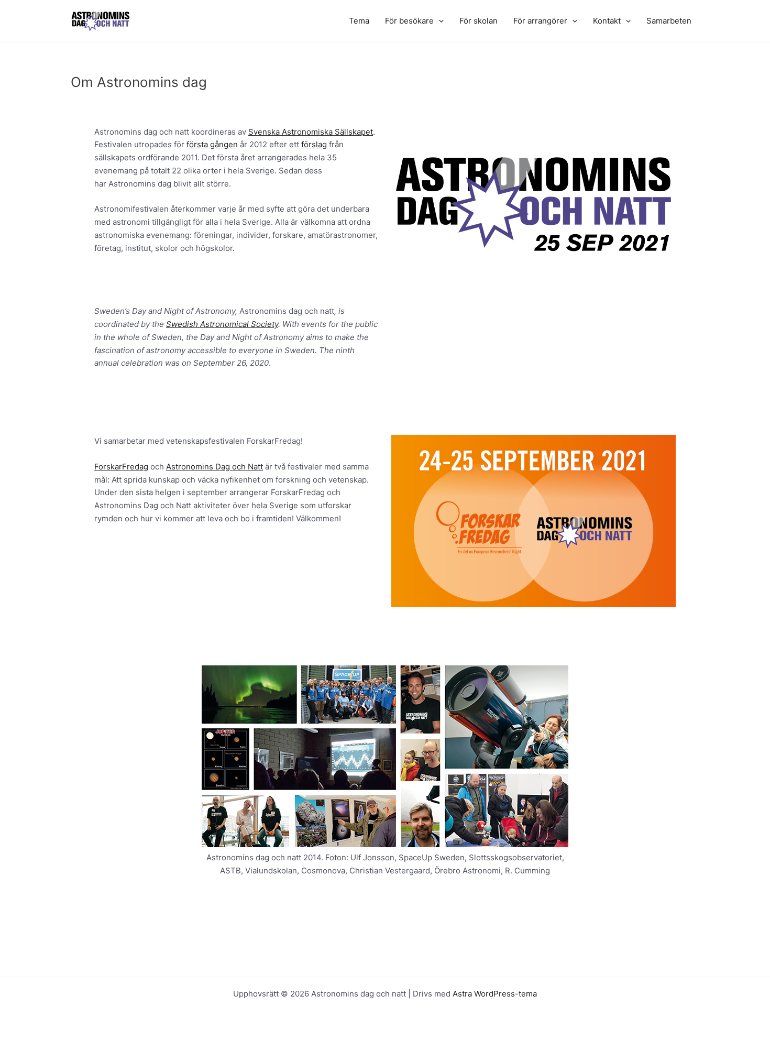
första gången (212, 144)
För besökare (409, 21)
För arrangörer (540, 21)
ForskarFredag (121, 467)
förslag (314, 144)
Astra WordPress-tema (495, 994)
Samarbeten (668, 21)
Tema (359, 21)
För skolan (478, 21)
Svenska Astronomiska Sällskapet (310, 132)
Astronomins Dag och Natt (214, 467)
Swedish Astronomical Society (222, 324)
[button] (439, 21)
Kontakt (607, 21)
